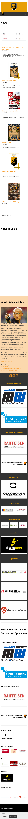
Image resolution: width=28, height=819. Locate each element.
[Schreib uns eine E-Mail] (17, 376)
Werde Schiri (4, 366)
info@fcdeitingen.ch (6, 361)
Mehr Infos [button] (4, 813)
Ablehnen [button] (5, 816)
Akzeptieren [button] (13, 816)
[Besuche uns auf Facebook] (10, 376)
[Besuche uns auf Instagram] (14, 376)
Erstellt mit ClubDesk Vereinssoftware (9, 810)
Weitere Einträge (6, 215)
